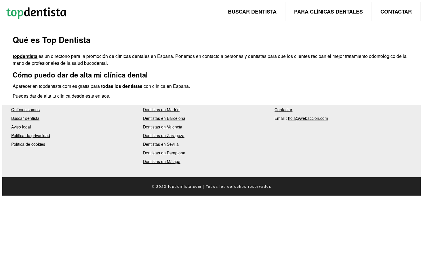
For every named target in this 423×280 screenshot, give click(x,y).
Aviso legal (21, 127)
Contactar (396, 11)
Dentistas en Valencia (162, 127)
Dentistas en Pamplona (164, 153)
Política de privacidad (30, 135)
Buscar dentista (252, 11)
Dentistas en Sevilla (161, 144)
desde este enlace (90, 95)
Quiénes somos (25, 109)
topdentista (25, 56)
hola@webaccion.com (308, 118)
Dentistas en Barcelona (164, 118)
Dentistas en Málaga (161, 161)
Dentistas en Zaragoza (163, 135)
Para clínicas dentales (328, 11)
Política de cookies (28, 144)
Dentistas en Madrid (161, 109)
